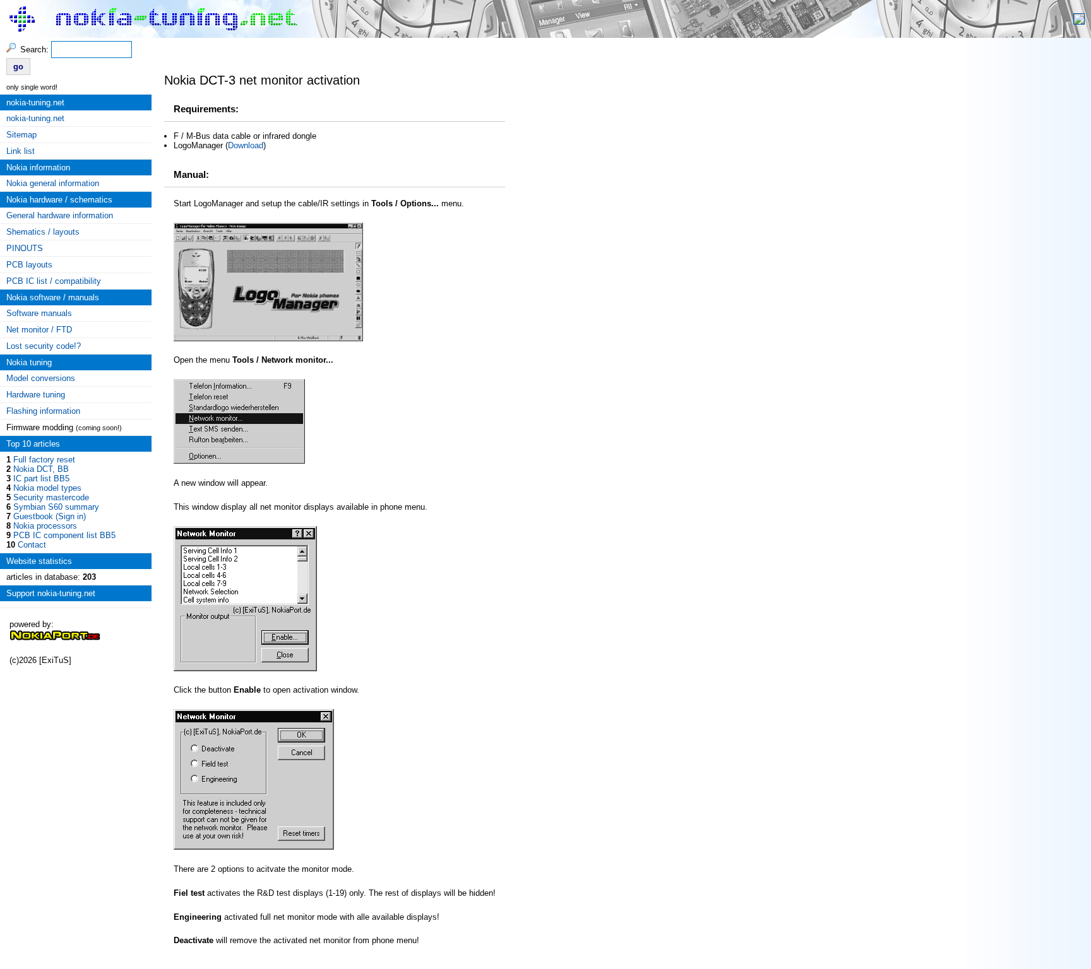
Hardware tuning (35, 394)
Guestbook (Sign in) (49, 516)
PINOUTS (24, 248)
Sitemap (21, 134)
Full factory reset (44, 459)
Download (245, 145)
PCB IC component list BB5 (64, 535)
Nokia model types (47, 488)
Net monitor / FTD (39, 329)
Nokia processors (45, 526)
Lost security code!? (43, 346)
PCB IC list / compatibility (53, 281)
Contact (32, 544)
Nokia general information (52, 183)
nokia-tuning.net (35, 118)
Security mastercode (51, 497)
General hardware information (59, 215)
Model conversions (40, 378)
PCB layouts (29, 264)
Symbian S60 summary (56, 507)
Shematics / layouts (43, 232)
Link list (20, 151)
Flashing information (43, 411)
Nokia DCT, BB (41, 469)
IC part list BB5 (41, 478)
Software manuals (39, 313)
